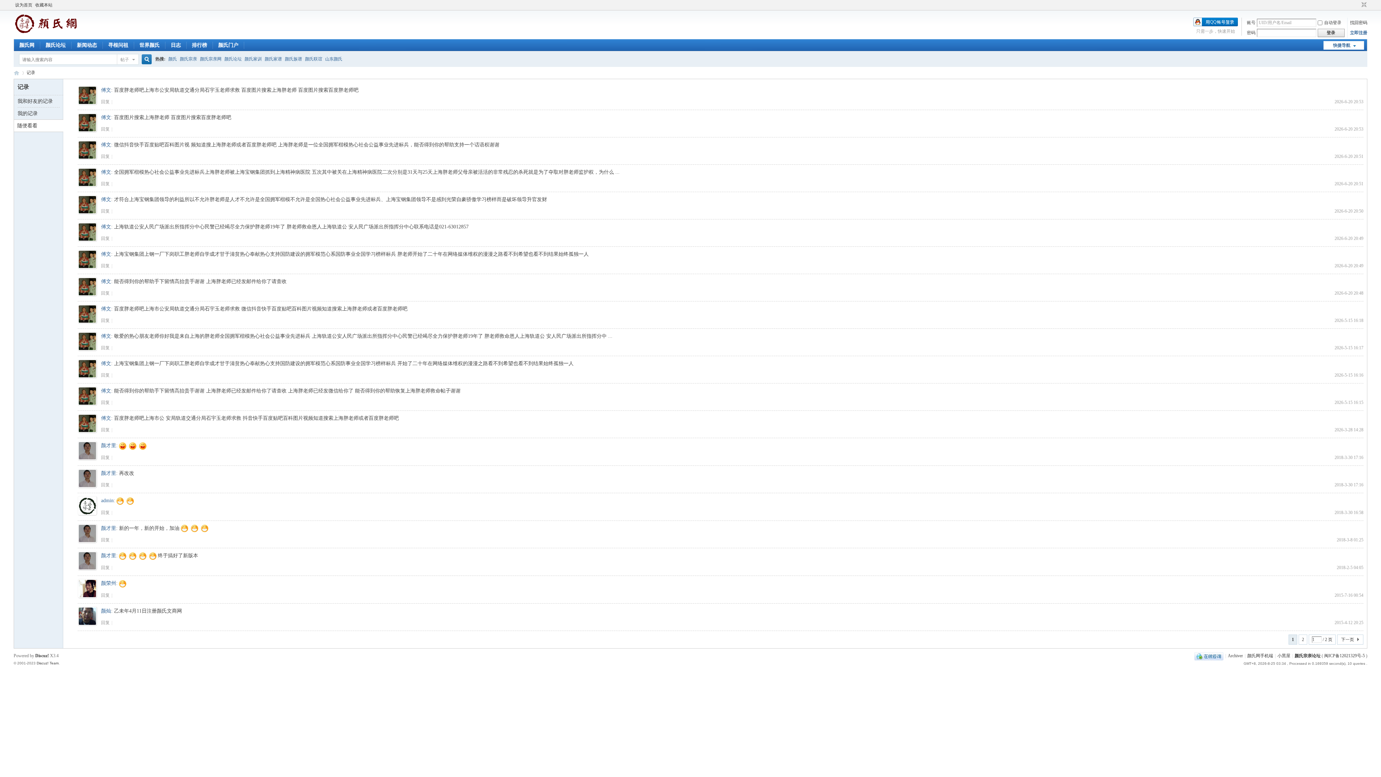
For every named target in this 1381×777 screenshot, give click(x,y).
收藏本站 (44, 5)
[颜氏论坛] (46, 32)
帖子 (124, 59)
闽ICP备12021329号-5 (1344, 655)
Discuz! (42, 655)
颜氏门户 (228, 45)
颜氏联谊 (313, 59)
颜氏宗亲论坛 (1308, 655)
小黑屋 (1283, 655)
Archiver (1235, 655)
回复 (105, 101)
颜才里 (108, 445)
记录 (31, 72)
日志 (176, 45)
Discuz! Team (48, 663)
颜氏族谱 (293, 59)
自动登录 (1332, 22)
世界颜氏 (150, 45)
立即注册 (1358, 32)
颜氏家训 (253, 59)
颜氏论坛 (56, 45)
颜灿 (106, 611)
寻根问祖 (118, 45)
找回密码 (1358, 22)
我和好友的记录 (35, 101)
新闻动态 (87, 45)
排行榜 (199, 45)
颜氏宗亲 (188, 59)
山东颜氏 (333, 59)
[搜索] (145, 59)
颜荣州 (108, 583)
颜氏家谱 (273, 59)
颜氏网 (27, 45)
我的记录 (28, 113)
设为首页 (23, 5)
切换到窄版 (1363, 5)
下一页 (1347, 639)
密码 (1251, 32)
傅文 (106, 90)
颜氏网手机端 (1260, 655)
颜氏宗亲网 (211, 59)
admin (107, 500)
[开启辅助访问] (1357, 5)
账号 (1251, 22)
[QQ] (1208, 655)
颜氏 (172, 59)
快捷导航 (1341, 45)
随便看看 (27, 125)
